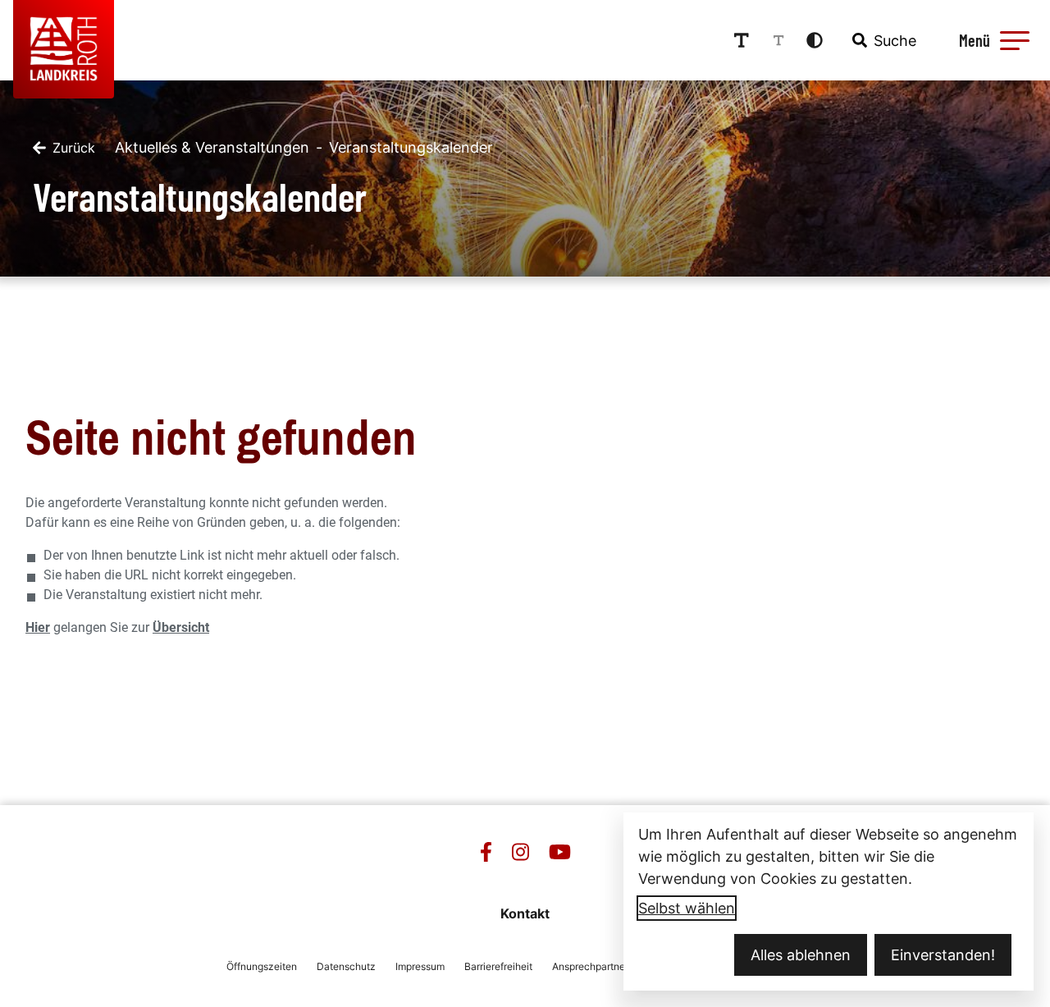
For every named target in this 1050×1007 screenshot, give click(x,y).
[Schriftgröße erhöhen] (742, 40)
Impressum (420, 966)
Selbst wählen (686, 908)
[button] (1014, 40)
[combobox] (883, 40)
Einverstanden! (943, 955)
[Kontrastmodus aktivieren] (815, 40)
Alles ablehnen (801, 955)
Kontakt (525, 913)
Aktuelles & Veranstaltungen (212, 147)
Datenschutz (346, 966)
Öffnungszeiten (261, 966)
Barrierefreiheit (498, 966)
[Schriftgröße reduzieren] (778, 40)
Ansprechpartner (590, 966)
